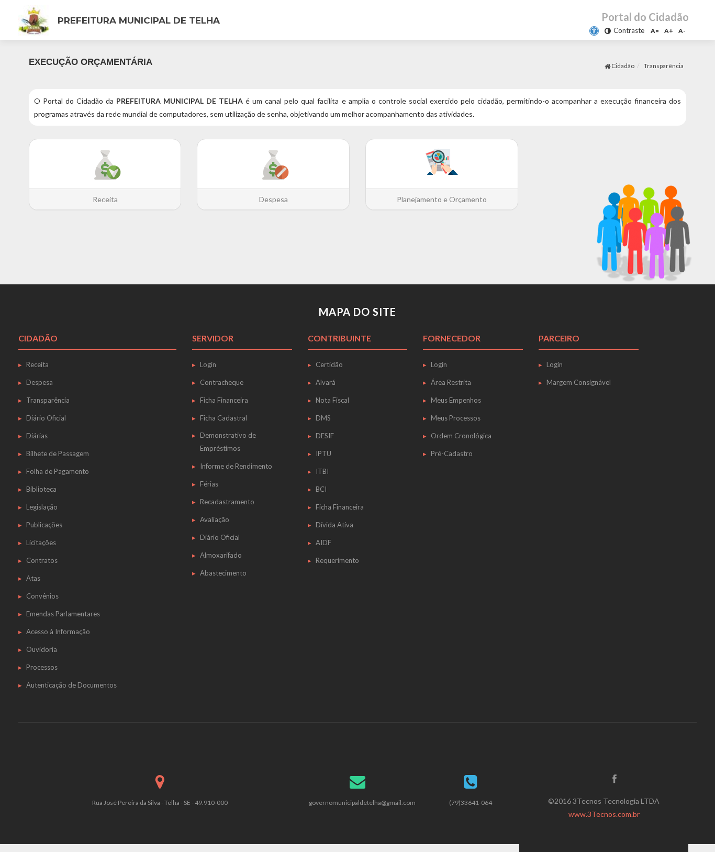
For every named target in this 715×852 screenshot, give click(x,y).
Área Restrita (451, 382)
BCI (321, 489)
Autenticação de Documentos (71, 685)
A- (682, 31)
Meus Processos (456, 418)
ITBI (322, 471)
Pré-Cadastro (452, 453)
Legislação (42, 507)
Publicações (44, 525)
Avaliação (214, 519)
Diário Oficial (46, 418)
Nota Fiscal (332, 400)
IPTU (323, 453)
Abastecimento (223, 573)
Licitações (41, 542)
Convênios (42, 596)
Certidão (329, 364)
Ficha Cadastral (223, 418)
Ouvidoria (41, 649)
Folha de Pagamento (57, 471)
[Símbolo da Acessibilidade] (594, 31)
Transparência (48, 400)
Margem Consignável (578, 382)
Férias (209, 484)
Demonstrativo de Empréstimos (228, 441)
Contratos (42, 560)
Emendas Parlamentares (63, 614)
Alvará (326, 382)
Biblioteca (41, 489)
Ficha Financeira (224, 400)
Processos (42, 667)
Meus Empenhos (456, 400)
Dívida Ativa (334, 525)
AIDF (323, 542)
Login (208, 364)
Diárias (37, 435)
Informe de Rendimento (236, 466)
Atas (33, 578)
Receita (37, 364)
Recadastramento (227, 501)
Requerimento (337, 560)
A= (655, 31)
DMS (323, 418)
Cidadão (622, 66)
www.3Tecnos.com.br (604, 814)
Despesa (39, 382)
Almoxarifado (221, 555)
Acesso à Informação (58, 631)
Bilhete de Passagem (57, 453)
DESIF (325, 435)
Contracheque (221, 382)
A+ (668, 31)
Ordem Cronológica (461, 435)
